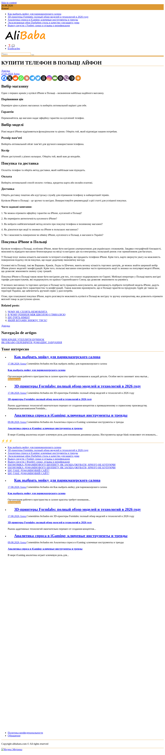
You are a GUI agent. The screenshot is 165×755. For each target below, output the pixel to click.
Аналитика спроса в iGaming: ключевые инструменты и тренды (43, 19)
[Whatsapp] (21, 78)
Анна (16, 73)
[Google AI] (72, 78)
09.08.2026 (14, 422)
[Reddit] (15, 78)
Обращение (14, 735)
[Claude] (26, 78)
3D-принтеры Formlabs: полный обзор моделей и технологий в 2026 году (48, 16)
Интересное (14, 379)
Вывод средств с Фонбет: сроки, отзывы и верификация (39, 461)
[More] (78, 78)
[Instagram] (49, 78)
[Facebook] (4, 78)
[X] (10, 78)
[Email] (55, 78)
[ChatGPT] (60, 78)
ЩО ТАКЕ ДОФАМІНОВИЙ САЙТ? (28, 470)
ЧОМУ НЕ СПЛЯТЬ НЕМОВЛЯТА (27, 311)
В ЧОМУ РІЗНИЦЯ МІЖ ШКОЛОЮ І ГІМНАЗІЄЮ (36, 314)
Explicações (14, 48)
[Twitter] (38, 78)
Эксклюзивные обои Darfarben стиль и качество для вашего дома (43, 22)
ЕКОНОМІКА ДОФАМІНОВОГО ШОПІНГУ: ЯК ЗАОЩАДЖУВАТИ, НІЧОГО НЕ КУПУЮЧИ (62, 464)
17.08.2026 (14, 363)
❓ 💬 (11, 45)
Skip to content (9, 2)
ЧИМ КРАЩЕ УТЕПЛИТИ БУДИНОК (22, 339)
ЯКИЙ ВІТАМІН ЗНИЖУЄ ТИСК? (27, 320)
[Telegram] (32, 78)
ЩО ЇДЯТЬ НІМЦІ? (19, 317)
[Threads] (43, 78)
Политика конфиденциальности (25, 732)
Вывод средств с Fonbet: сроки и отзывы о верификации (39, 25)
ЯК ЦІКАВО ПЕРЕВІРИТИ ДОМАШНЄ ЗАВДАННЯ (31, 342)
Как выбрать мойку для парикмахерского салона (34, 14)
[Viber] (66, 78)
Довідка (5, 70)
